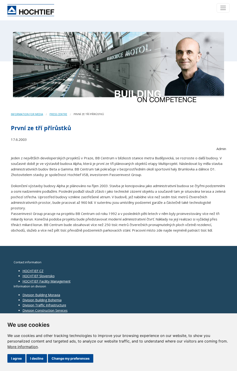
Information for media (27, 114)
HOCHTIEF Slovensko (38, 276)
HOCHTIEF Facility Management (46, 281)
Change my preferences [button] (71, 358)
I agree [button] (16, 358)
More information (22, 346)
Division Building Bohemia (42, 300)
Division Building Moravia (41, 295)
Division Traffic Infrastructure (44, 305)
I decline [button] (36, 358)
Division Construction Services (45, 310)
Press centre (58, 114)
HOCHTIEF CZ (33, 271)
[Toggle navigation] (223, 8)
